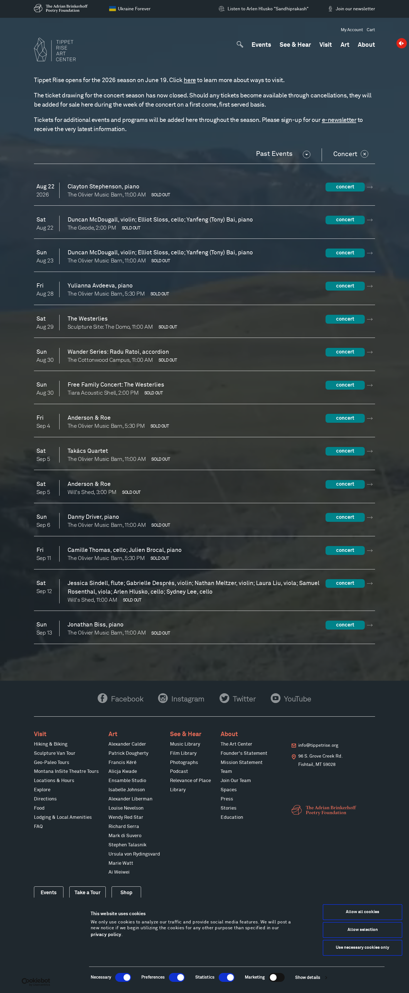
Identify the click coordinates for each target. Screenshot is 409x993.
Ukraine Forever (134, 9)
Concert (345, 154)
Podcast (179, 771)
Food (39, 808)
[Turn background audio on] (401, 43)
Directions (45, 799)
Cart (371, 30)
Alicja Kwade (123, 771)
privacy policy (106, 934)
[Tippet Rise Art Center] (55, 50)
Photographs (184, 762)
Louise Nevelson (126, 808)
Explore (42, 790)
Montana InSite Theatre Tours (66, 771)
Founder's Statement (244, 753)
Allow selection (363, 930)
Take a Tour (87, 892)
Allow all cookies (362, 912)
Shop (126, 892)
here (190, 80)
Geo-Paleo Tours (51, 762)
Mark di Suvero (125, 836)
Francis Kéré (122, 762)
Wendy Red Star (126, 817)
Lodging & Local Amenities (63, 817)
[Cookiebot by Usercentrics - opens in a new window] (36, 982)
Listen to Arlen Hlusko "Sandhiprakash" (268, 9)
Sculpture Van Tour (54, 753)
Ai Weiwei (119, 872)
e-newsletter (339, 120)
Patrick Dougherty (128, 753)
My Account (352, 30)
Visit (325, 45)
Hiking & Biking (50, 744)
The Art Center (236, 744)
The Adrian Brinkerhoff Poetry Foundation (62, 8)
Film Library (183, 753)
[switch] (177, 977)
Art (345, 45)
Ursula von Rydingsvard (134, 854)
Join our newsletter (355, 9)
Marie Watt (121, 863)
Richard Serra (124, 826)
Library (178, 790)
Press (227, 799)
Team (226, 771)
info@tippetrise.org (318, 745)
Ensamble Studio (127, 780)
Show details (307, 977)
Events (261, 45)
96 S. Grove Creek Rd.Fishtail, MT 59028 (320, 760)
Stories (228, 808)
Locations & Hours (54, 780)
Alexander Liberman (130, 799)
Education (232, 817)
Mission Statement (242, 762)
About (366, 45)
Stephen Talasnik (127, 845)
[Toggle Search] (239, 44)
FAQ (38, 826)
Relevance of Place (190, 780)
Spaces (229, 790)
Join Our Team (236, 780)
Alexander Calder (127, 744)
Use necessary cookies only (362, 947)
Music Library (185, 744)
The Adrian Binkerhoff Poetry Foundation (325, 810)
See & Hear (295, 45)
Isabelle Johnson (127, 790)
